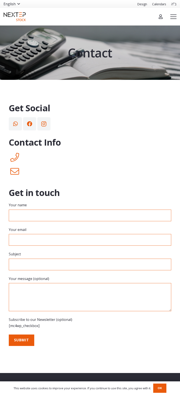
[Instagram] (43, 123)
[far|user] (161, 17)
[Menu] (173, 16)
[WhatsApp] (15, 123)
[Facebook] (29, 123)
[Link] (15, 16)
